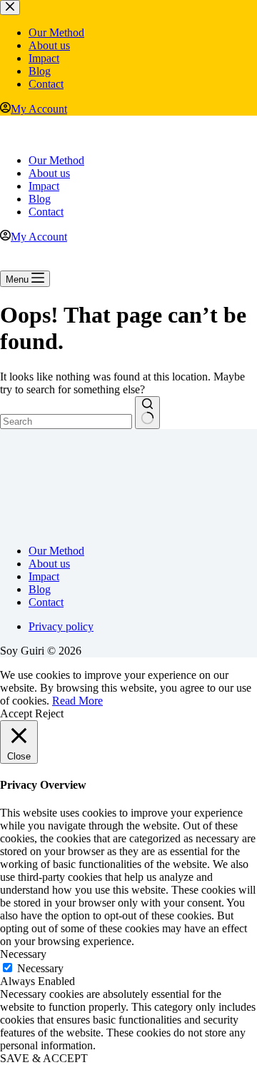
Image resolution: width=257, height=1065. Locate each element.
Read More (77, 701)
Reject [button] (49, 713)
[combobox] (66, 421)
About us (49, 173)
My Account (39, 237)
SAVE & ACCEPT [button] (44, 1058)
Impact (44, 186)
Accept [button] (16, 713)
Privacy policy (61, 626)
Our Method (56, 160)
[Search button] (147, 412)
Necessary (40, 968)
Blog (40, 199)
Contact (46, 212)
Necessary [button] (23, 954)
